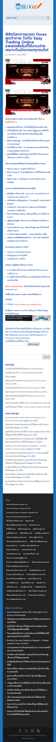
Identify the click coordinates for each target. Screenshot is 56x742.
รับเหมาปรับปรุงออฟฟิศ (16, 578)
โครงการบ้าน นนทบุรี (36, 595)
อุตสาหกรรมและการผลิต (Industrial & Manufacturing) (26, 403)
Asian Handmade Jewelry (17, 504)
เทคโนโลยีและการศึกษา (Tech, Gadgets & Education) (26, 407)
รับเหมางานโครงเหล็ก (15, 574)
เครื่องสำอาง (12, 587)
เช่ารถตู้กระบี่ (26, 587)
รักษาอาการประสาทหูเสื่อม (16, 558)
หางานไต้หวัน (12, 583)
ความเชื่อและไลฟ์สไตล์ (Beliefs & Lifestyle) (22, 368)
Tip (9, 54)
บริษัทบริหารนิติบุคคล (38, 541)
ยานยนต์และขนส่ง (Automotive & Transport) (23, 387)
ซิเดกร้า (30, 521)
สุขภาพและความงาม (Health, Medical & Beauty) (24, 391)
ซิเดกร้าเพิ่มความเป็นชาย (16, 525)
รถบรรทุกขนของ (13, 554)
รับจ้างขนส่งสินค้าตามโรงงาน (17, 566)
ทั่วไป (24, 54)
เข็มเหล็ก (41, 583)
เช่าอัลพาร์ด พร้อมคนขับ (16, 591)
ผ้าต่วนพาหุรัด (12, 550)
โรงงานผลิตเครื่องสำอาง (16, 599)
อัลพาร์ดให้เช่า (27, 583)
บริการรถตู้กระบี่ (36, 537)
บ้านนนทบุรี (11, 545)
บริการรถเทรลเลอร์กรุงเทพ (16, 541)
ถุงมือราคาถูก (39, 529)
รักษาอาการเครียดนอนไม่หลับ (17, 562)
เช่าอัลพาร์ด (40, 587)
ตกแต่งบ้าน (34, 525)
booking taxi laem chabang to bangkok (22, 512)
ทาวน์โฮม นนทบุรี (42, 533)
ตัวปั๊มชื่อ (10, 529)
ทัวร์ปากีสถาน (26, 533)
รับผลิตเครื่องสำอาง (37, 570)
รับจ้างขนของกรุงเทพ (40, 562)
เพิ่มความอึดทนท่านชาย (16, 595)
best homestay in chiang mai (18, 508)
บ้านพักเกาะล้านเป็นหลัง (29, 545)
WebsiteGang (28, 738)
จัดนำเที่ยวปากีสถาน (14, 521)
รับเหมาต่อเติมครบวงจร (36, 574)
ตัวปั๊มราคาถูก (24, 529)
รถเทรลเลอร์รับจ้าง (31, 554)
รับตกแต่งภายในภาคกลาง (16, 570)
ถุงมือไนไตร (11, 533)
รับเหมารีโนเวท (34, 578)
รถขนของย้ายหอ (29, 550)
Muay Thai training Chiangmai (18, 517)
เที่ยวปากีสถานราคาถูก (38, 591)
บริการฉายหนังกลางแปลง (16, 537)
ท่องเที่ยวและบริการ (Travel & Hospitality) (22, 372)
